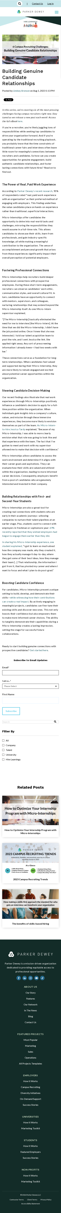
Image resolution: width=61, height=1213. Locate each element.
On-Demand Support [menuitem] (30, 1098)
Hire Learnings (13, 759)
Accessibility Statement (30, 1203)
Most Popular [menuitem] (31, 1039)
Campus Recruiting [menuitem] (30, 1087)
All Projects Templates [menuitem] (30, 1063)
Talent (9, 750)
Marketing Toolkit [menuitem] (30, 1128)
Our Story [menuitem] (31, 992)
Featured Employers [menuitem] (30, 1151)
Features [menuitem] (30, 998)
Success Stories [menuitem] (30, 1104)
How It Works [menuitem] (30, 1081)
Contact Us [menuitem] (30, 1022)
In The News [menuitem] (30, 1010)
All (7, 740)
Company (11, 745)
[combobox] (27, 722)
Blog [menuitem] (30, 1016)
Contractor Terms (17, 1199)
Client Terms (32, 1199)
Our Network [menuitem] (30, 1004)
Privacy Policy (46, 1199)
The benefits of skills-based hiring (30, 923)
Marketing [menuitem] (30, 1045)
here (20, 121)
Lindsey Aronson (21, 90)
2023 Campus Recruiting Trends (30, 879)
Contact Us (37, 3)
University (11, 755)
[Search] (55, 721)
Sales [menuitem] (30, 1051)
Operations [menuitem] (30, 1057)
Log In (50, 3)
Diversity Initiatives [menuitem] (30, 1093)
